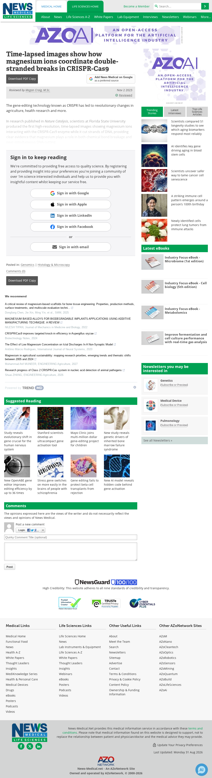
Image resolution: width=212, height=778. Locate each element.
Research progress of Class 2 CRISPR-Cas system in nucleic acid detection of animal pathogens (63, 370)
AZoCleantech (168, 647)
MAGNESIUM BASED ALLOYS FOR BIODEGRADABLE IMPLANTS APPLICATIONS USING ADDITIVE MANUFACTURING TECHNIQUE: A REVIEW (68, 320)
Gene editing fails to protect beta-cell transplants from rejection (85, 486)
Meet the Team (119, 642)
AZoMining (166, 668)
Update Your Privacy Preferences (180, 745)
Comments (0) (15, 271)
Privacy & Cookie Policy (124, 679)
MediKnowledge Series (21, 674)
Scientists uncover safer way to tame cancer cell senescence (187, 175)
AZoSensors (167, 663)
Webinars (65, 674)
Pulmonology (169, 421)
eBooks (11, 695)
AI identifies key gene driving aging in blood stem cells (186, 150)
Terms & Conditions (122, 674)
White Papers (15, 658)
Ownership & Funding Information (124, 692)
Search (114, 647)
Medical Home (51, 6)
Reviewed (125, 95)
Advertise (115, 663)
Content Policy (119, 685)
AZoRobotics (167, 658)
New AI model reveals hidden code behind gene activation (119, 484)
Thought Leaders (17, 663)
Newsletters (117, 652)
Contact (114, 668)
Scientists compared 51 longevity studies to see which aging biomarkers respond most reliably (188, 127)
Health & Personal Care (22, 679)
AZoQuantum (168, 674)
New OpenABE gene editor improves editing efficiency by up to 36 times (18, 486)
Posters (11, 701)
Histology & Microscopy (54, 265)
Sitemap (114, 658)
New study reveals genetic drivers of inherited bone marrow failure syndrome (116, 441)
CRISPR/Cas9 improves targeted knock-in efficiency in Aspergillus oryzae (49, 333)
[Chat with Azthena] (201, 769)
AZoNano (165, 642)
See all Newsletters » (157, 440)
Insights (11, 668)
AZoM (163, 636)
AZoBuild (165, 679)
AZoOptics (166, 652)
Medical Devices (17, 685)
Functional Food (17, 642)
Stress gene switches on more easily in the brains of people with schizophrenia (52, 486)
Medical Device (171, 401)
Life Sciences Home (85, 6)
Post (9, 567)
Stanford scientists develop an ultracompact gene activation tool (50, 439)
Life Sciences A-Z (70, 652)
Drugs (10, 690)
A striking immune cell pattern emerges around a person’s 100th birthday (189, 200)
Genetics (166, 380)
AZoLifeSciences (170, 685)
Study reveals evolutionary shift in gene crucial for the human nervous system (18, 441)
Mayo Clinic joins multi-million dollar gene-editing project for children (85, 439)
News (9, 647)
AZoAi (163, 690)
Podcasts (12, 706)
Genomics (27, 265)
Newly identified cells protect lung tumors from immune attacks (188, 225)
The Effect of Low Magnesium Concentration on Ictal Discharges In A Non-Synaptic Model (59, 344)
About (113, 636)
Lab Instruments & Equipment (80, 647)
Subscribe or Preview (174, 385)
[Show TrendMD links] (134, 387)
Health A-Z (13, 652)
